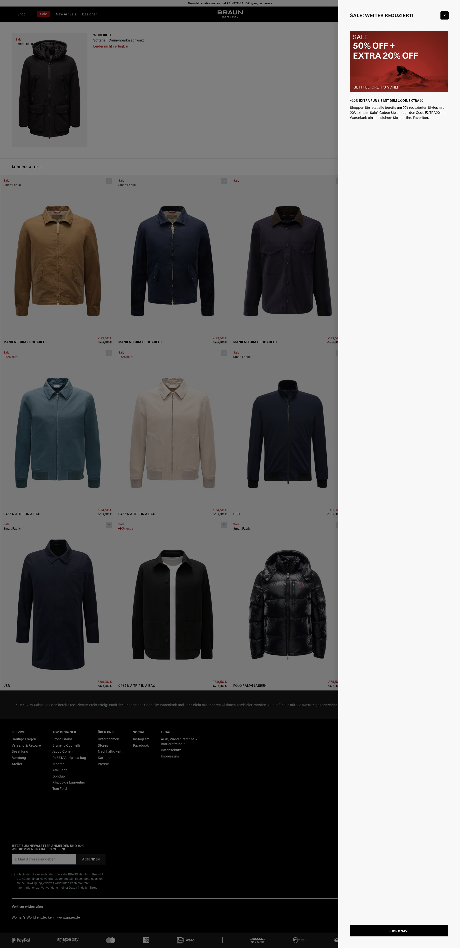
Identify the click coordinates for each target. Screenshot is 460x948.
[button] (230, 474)
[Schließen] (444, 15)
